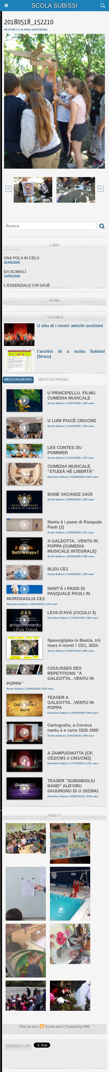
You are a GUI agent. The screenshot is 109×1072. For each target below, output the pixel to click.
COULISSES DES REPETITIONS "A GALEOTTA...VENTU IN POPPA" (50, 676)
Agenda (54, 301)
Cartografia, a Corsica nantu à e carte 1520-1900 (72, 728)
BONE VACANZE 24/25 (70, 494)
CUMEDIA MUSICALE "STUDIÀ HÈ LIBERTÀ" (70, 469)
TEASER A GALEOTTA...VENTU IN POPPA (70, 702)
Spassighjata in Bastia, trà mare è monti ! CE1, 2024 (73, 643)
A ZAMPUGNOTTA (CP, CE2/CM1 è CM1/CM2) (70, 756)
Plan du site (28, 1027)
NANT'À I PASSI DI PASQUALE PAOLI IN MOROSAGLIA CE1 (48, 593)
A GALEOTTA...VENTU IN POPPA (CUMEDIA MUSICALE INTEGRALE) (72, 546)
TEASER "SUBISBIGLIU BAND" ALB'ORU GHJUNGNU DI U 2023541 (73, 785)
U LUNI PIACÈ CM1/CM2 (71, 420)
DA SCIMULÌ (15, 267)
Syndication (53, 1027)
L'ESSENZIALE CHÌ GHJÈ (27, 281)
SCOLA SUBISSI (54, 5)
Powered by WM (77, 1027)
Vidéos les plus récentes (18, 379)
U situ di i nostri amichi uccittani (70, 325)
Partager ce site (18, 1046)
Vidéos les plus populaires (53, 379)
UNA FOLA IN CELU (21, 254)
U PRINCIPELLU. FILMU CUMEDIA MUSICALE (71, 396)
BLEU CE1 (57, 569)
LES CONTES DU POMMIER (64, 450)
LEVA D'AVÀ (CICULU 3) (71, 612)
